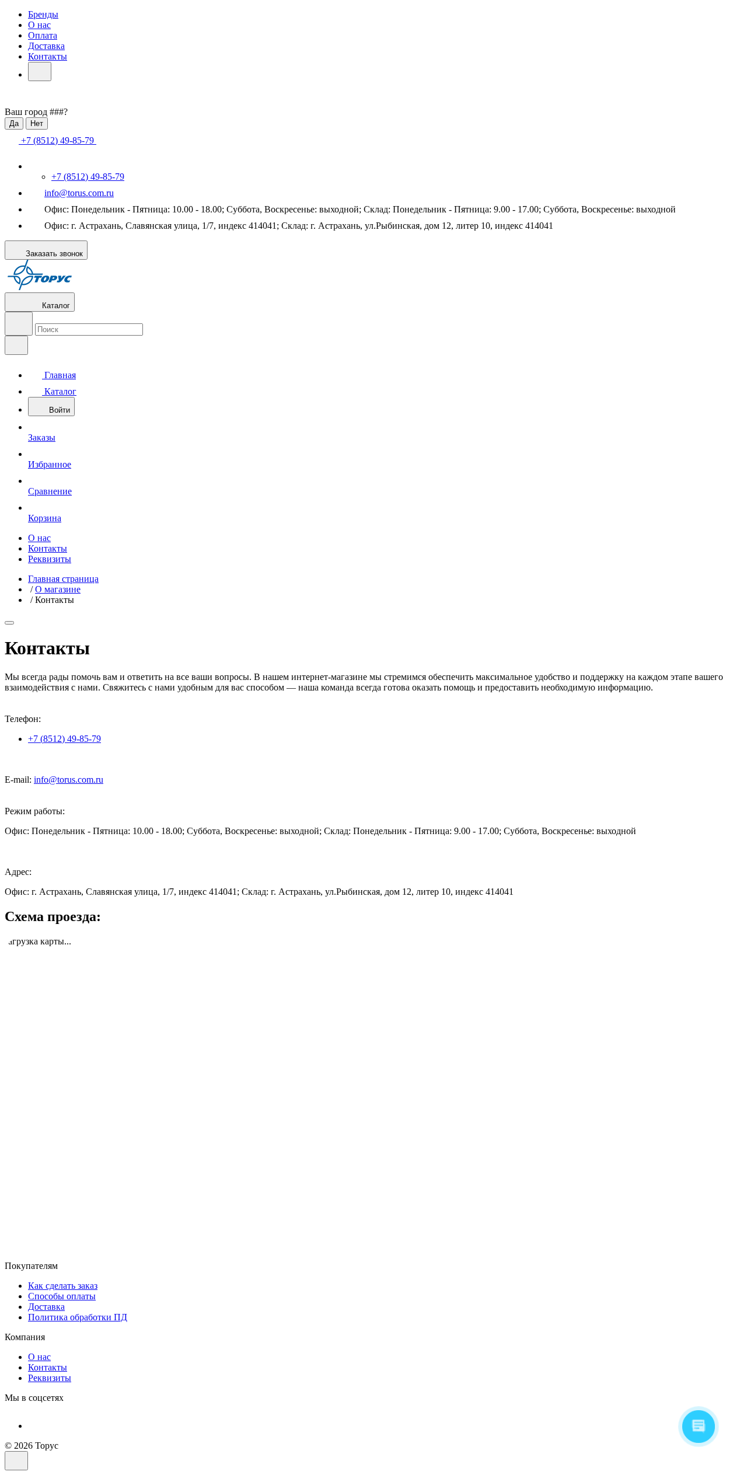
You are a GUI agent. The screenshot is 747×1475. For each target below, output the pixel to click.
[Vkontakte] (36, 1426)
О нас (39, 25)
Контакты (47, 56)
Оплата (42, 35)
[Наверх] (16, 1460)
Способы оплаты (62, 1296)
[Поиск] (19, 324)
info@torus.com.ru (79, 193)
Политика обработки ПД (77, 1317)
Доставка (46, 46)
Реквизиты (49, 559)
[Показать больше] (39, 71)
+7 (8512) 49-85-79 (87, 177)
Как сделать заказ (62, 1286)
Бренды (43, 14)
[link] (9, 623)
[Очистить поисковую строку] (16, 345)
